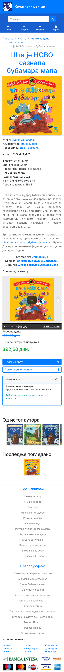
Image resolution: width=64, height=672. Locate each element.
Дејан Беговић (29, 147)
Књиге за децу (40, 38)
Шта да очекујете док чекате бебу (32, 616)
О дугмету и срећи (32, 589)
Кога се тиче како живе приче (33, 595)
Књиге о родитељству (32, 545)
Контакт (6, 651)
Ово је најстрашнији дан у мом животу (33, 611)
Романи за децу (32, 518)
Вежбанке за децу (33, 550)
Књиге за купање (32, 539)
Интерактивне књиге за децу (32, 528)
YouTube (51, 651)
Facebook (52, 645)
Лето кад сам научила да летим (33, 573)
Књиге (22, 38)
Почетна (7, 38)
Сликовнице (15, 42)
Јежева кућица (33, 606)
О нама (27, 645)
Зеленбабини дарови (32, 584)
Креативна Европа (33, 556)
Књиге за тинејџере (33, 512)
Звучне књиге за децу (32, 534)
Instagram (52, 648)
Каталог (6, 645)
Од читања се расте (33, 633)
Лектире (33, 507)
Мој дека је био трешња (32, 578)
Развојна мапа (32, 627)
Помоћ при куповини (18, 369)
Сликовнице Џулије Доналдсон (37, 260)
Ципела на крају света (32, 600)
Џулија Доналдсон (23, 139)
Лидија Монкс (29, 143)
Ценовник (7, 648)
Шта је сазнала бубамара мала (26, 242)
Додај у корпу (14, 362)
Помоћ (27, 651)
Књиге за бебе (33, 501)
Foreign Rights (31, 648)
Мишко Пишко (32, 622)
